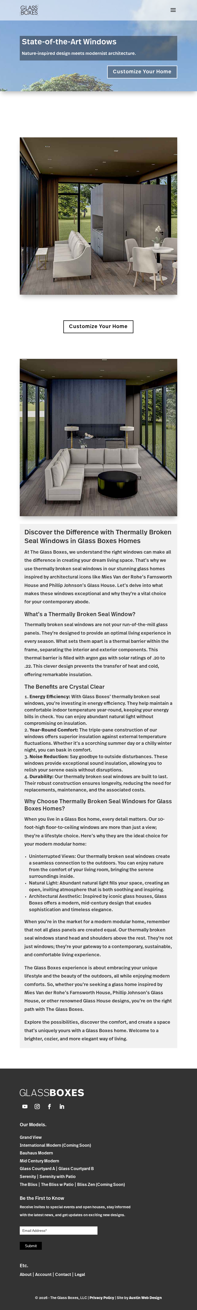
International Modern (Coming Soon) (55, 1146)
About (26, 1275)
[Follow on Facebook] (49, 1106)
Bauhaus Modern (36, 1153)
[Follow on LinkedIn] (62, 1106)
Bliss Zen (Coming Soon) (101, 1185)
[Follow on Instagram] (37, 1106)
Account (43, 1275)
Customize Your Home (142, 72)
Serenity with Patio (58, 1177)
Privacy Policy (102, 1298)
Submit (31, 1246)
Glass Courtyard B (76, 1169)
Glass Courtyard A (37, 1169)
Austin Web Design (145, 1298)
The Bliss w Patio (57, 1185)
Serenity (28, 1177)
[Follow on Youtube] (25, 1106)
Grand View (31, 1138)
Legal (80, 1275)
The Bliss (28, 1185)
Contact (63, 1275)
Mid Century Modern (39, 1161)
